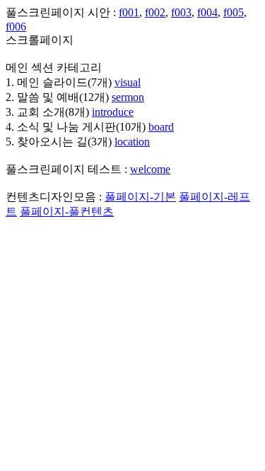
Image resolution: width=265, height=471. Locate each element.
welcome (150, 169)
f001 (129, 12)
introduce (113, 112)
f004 (207, 12)
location (132, 142)
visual (127, 82)
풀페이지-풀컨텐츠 (67, 211)
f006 (16, 26)
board (161, 127)
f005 (233, 12)
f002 (155, 12)
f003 (181, 12)
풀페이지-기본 (140, 197)
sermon (128, 97)
